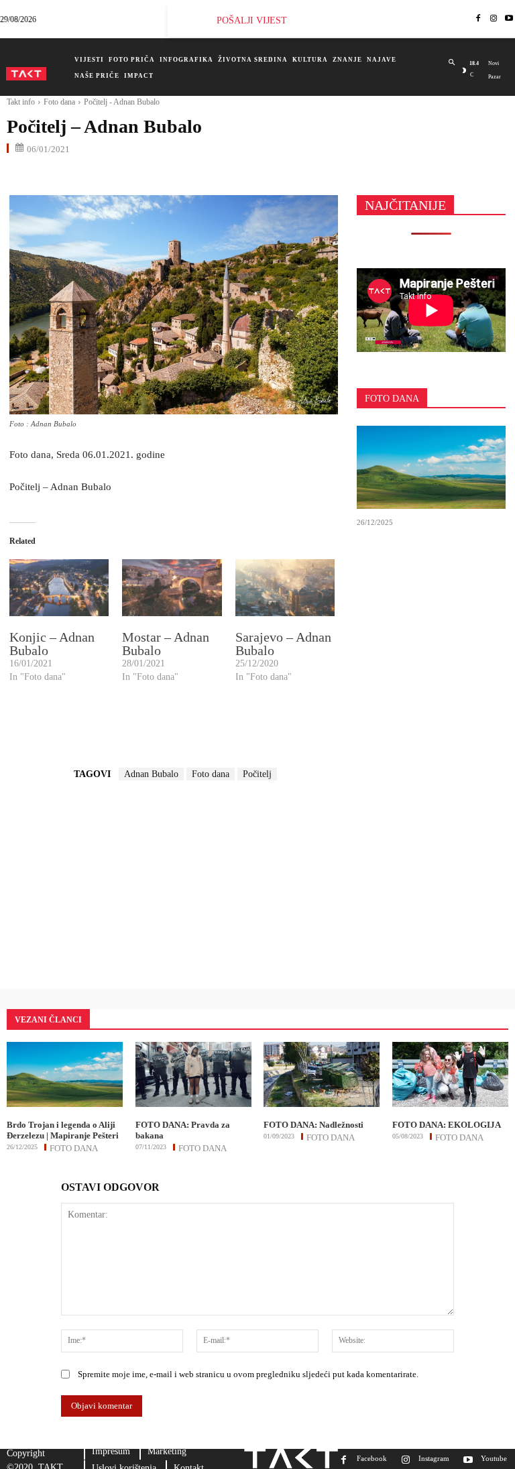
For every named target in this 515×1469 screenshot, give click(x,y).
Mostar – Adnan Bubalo (165, 644)
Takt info (21, 102)
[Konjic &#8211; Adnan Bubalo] (59, 587)
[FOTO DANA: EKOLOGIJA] (450, 1074)
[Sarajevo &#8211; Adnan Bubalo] (285, 587)
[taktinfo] (26, 73)
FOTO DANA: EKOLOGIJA (446, 1125)
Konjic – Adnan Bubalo (52, 644)
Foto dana (59, 102)
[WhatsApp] (81, 177)
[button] (451, 62)
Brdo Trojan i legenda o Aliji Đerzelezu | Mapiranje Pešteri (63, 1130)
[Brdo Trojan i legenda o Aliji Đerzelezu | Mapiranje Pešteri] (431, 467)
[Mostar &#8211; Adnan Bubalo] (171, 587)
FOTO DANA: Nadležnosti (313, 1125)
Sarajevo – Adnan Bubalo (283, 644)
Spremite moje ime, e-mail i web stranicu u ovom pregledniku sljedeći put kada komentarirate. (248, 1374)
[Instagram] (494, 19)
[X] (51, 177)
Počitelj (257, 774)
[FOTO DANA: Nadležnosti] (322, 1074)
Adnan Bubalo (151, 774)
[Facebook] (478, 19)
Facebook (372, 1458)
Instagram (433, 1458)
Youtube (494, 1458)
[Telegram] (143, 177)
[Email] (112, 177)
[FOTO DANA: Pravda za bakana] (193, 1074)
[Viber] (174, 177)
